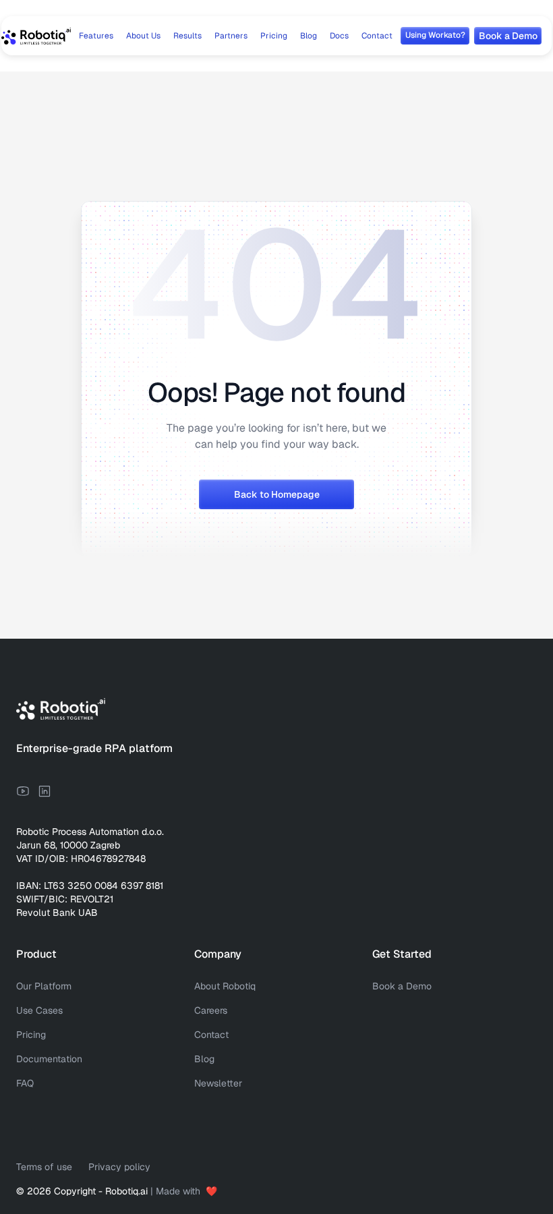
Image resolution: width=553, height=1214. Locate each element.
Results (187, 35)
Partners (231, 35)
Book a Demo (402, 986)
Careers (210, 1010)
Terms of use (44, 1167)
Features (96, 35)
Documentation (49, 1059)
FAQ (25, 1083)
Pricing (273, 35)
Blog (308, 35)
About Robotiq (225, 986)
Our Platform (43, 986)
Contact (376, 35)
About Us (143, 35)
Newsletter (218, 1083)
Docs (339, 35)
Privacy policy (119, 1167)
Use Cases (39, 1010)
